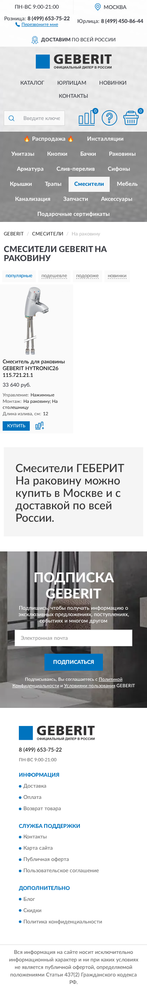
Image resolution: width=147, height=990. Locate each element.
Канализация (33, 199)
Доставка (34, 786)
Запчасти (75, 199)
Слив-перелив (76, 169)
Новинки (113, 83)
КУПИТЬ (16, 426)
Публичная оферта (46, 859)
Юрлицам (71, 83)
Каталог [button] (32, 83)
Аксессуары (116, 199)
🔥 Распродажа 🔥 (48, 139)
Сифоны (119, 169)
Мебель (127, 184)
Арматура (30, 169)
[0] (130, 118)
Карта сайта (38, 848)
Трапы (53, 184)
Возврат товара (42, 808)
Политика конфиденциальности (62, 922)
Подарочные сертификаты (73, 214)
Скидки (32, 910)
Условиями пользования (89, 685)
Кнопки (57, 154)
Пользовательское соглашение (61, 871)
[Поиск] (11, 118)
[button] (36, 24)
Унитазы (22, 154)
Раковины (122, 154)
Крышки (21, 184)
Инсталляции (105, 139)
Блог (29, 899)
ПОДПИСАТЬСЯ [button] (73, 662)
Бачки (88, 154)
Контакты (73, 96)
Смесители (89, 184)
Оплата (32, 797)
